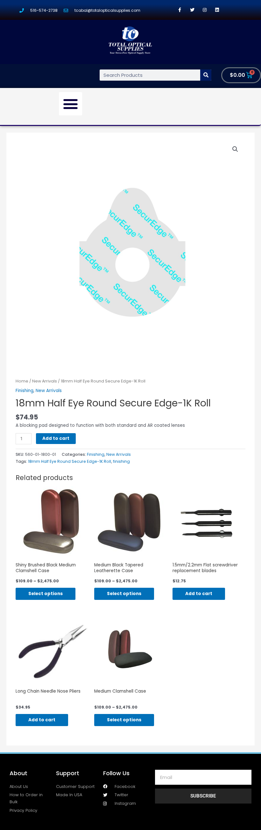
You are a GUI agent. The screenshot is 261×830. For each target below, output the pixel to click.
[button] (70, 104)
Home (22, 381)
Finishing (24, 391)
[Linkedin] (217, 10)
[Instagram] (204, 10)
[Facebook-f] (179, 10)
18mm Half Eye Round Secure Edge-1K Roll (69, 461)
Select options (45, 594)
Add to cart (55, 438)
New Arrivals (44, 381)
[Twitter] (192, 10)
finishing (121, 461)
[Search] (205, 75)
